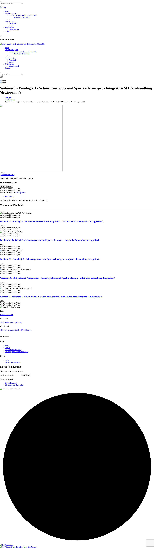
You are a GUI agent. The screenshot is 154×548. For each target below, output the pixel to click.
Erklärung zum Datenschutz (14, 385)
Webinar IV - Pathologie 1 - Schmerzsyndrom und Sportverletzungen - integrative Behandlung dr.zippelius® (50, 259)
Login (11, 25)
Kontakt (7, 31)
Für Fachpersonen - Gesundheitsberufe (23, 15)
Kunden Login (10, 21)
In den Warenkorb (6, 186)
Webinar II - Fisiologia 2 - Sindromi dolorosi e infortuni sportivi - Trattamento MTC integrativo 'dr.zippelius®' (51, 297)
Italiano (21, 547)
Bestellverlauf (9, 27)
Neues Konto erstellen (12, 362)
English (10, 547)
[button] (10, 188)
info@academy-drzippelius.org (11, 322)
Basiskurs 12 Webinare (22, 17)
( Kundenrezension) (7, 175)
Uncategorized (10, 100)
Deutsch (10, 545)
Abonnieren (25, 375)
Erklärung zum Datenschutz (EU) (16, 352)
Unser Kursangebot (11, 13)
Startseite (8, 98)
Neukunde (12, 23)
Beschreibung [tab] (9, 196)
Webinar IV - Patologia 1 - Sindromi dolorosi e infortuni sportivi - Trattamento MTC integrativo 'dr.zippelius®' (51, 221)
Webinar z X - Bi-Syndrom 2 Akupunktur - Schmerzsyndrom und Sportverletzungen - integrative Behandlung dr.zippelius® (57, 278)
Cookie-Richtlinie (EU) (13, 350)
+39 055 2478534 (6, 315)
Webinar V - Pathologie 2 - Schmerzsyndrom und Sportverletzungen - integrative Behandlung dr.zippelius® (49, 240)
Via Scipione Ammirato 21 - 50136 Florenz (15, 330)
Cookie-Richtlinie (11, 383)
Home (7, 11)
